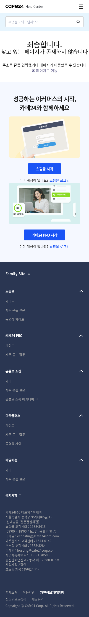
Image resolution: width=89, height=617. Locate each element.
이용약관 (29, 592)
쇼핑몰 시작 (44, 168)
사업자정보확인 (15, 564)
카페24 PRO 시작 (45, 235)
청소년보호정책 (15, 599)
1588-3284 (38, 545)
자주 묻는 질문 (15, 310)
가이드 (9, 301)
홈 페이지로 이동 (45, 70)
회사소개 (11, 592)
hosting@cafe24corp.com (36, 550)
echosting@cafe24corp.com (38, 536)
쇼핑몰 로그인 (60, 180)
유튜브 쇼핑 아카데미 (19, 399)
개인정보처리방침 (52, 592)
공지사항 (11, 495)
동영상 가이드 (14, 319)
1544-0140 (44, 540)
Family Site (15, 273)
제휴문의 (38, 599)
